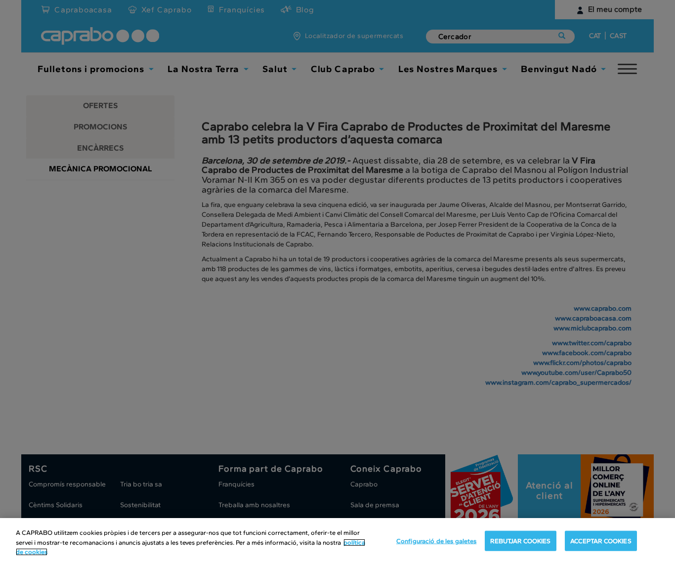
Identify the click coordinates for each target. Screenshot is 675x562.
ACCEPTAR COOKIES (601, 540)
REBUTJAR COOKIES (520, 540)
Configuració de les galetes (436, 540)
